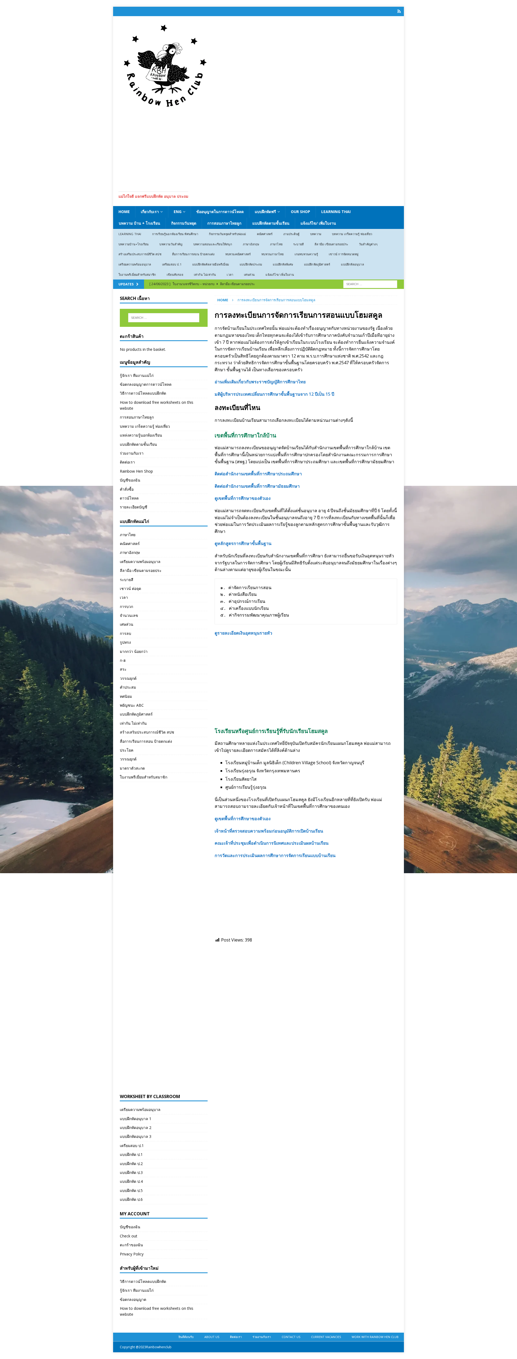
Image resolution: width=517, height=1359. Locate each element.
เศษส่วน (249, 274)
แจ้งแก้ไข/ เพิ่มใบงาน (318, 223)
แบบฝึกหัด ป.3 (131, 1172)
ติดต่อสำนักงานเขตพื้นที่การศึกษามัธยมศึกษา (257, 486)
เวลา (230, 274)
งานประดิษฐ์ (291, 234)
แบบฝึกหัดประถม (251, 264)
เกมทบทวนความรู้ (306, 254)
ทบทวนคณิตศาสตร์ (238, 254)
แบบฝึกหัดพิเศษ (283, 264)
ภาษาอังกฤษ (251, 244)
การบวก (126, 606)
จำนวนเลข (129, 615)
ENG (177, 211)
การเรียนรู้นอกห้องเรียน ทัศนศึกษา (175, 234)
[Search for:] (370, 283)
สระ (123, 669)
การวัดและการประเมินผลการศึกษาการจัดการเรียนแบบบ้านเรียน (275, 855)
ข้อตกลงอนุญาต (133, 1299)
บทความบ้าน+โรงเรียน (133, 244)
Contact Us (291, 1337)
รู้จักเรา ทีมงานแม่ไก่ (136, 375)
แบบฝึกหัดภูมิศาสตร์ (317, 264)
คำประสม (128, 687)
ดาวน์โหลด (129, 498)
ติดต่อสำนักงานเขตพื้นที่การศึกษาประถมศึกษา (258, 474)
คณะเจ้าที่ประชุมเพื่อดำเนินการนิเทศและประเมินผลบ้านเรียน (272, 843)
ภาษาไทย (276, 244)
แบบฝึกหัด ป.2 (131, 1163)
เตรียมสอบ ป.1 (171, 264)
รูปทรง (125, 642)
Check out (128, 1235)
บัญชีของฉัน (130, 480)
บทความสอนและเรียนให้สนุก (212, 244)
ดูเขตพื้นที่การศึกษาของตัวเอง (243, 498)
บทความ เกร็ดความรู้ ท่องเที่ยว (352, 234)
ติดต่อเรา (127, 462)
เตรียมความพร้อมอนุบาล (134, 264)
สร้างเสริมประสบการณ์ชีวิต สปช (139, 254)
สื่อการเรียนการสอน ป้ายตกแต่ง (193, 254)
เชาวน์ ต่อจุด (130, 588)
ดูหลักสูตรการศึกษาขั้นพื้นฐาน (243, 543)
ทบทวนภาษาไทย (272, 254)
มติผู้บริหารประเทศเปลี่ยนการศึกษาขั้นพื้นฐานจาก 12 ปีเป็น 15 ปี (274, 394)
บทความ (315, 234)
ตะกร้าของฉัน (131, 1244)
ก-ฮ (123, 660)
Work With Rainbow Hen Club (375, 1337)
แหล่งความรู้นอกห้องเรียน (141, 435)
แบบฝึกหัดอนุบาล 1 (135, 1118)
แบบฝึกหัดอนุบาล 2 (135, 1127)
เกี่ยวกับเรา (150, 211)
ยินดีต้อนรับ (186, 1337)
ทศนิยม (126, 696)
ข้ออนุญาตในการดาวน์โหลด (220, 211)
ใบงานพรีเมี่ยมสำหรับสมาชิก (137, 274)
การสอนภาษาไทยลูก (224, 223)
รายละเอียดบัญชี (133, 506)
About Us (211, 1337)
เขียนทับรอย (175, 274)
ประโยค (126, 750)
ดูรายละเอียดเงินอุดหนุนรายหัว (243, 633)
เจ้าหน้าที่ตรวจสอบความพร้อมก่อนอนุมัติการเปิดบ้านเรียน (269, 831)
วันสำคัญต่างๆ (368, 244)
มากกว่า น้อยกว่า (134, 651)
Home (124, 211)
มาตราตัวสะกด (132, 768)
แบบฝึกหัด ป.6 (131, 1199)
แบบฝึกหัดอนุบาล (352, 264)
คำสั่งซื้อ (127, 489)
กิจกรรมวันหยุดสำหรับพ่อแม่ (227, 234)
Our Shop (300, 211)
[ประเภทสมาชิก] (399, 11)
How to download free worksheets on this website (156, 405)
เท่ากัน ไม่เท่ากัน (205, 274)
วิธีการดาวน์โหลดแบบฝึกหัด (143, 393)
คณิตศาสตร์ (265, 234)
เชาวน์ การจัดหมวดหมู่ (343, 254)
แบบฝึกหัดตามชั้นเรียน (270, 223)
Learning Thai (336, 211)
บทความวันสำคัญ (170, 244)
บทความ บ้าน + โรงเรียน (139, 223)
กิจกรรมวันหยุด (183, 223)
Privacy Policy (132, 1254)
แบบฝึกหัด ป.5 (131, 1190)
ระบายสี (298, 244)
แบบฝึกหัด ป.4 (131, 1181)
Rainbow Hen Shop (136, 471)
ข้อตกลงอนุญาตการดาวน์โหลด (146, 384)
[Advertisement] (258, 148)
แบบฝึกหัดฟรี (265, 211)
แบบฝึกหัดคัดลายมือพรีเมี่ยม (210, 264)
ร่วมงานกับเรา (132, 453)
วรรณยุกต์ (128, 678)
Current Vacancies (326, 1337)
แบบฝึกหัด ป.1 (131, 1154)
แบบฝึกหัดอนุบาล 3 (135, 1136)
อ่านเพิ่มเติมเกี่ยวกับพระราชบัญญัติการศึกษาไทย (260, 382)
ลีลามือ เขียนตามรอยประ (331, 244)
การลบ (125, 633)
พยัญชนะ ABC (132, 705)
